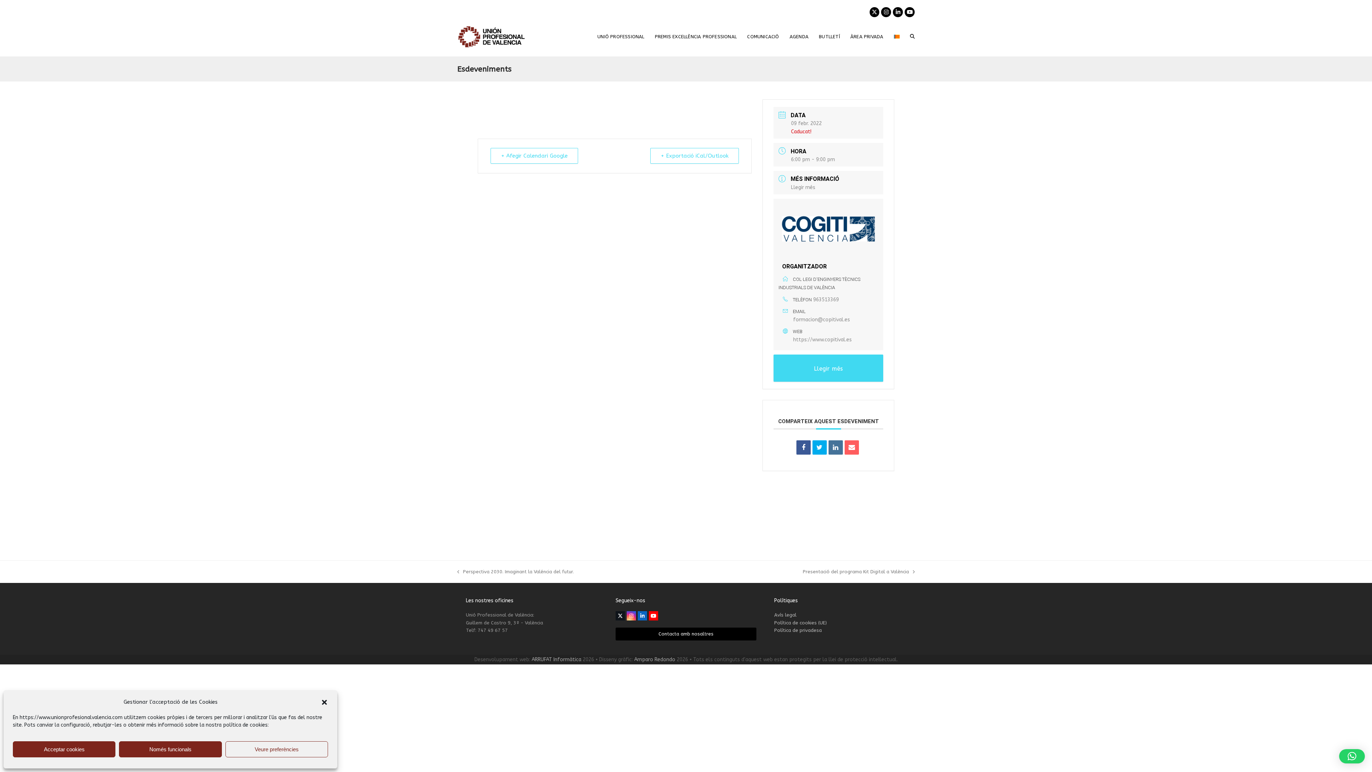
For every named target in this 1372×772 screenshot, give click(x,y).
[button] (324, 702)
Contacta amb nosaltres (686, 634)
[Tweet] (819, 447)
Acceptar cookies (64, 749)
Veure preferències (277, 749)
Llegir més (803, 187)
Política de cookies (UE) (800, 622)
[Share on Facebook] (803, 447)
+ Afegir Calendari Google (534, 156)
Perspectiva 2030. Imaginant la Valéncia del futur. (515, 572)
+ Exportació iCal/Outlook (695, 156)
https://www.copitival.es (822, 340)
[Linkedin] (836, 447)
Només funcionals (170, 749)
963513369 (826, 300)
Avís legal (785, 615)
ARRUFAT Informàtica (556, 660)
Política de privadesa (798, 630)
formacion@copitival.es (821, 320)
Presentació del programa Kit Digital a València (856, 572)
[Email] (852, 447)
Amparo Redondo (654, 660)
